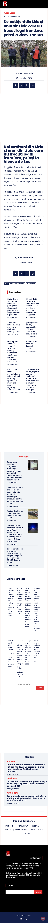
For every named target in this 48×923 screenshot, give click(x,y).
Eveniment (9, 13)
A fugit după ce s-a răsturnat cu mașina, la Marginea (28, 649)
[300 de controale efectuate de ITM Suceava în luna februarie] (9, 638)
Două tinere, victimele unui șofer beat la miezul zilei (37, 648)
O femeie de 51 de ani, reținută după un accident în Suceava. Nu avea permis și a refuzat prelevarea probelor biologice (32, 379)
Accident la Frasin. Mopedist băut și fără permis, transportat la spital (20, 598)
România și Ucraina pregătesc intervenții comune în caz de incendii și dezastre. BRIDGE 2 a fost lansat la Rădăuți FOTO (15, 471)
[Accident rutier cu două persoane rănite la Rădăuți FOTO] (33, 514)
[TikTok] (27, 919)
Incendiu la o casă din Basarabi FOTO (31, 345)
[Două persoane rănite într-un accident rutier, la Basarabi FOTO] (9, 585)
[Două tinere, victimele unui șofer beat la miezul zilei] (35, 638)
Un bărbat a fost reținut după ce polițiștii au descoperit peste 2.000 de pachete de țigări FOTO (14, 307)
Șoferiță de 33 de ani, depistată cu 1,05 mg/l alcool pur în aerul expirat (32, 328)
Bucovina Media (25, 73)
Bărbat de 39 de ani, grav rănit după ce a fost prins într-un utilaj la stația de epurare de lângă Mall (32, 307)
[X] (21, 85)
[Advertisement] (24, 117)
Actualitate (12, 793)
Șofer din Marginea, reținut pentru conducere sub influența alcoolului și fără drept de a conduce (28, 605)
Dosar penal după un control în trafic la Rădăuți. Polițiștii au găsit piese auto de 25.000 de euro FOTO (12, 351)
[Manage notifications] (43, 919)
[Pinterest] (26, 85)
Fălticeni (11, 761)
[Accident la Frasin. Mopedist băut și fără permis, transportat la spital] (17, 585)
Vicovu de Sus (31, 283)
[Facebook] (15, 85)
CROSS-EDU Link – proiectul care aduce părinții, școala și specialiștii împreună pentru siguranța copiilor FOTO (13, 379)
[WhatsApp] (32, 85)
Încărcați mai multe (23, 684)
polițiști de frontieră (17, 283)
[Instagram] (21, 919)
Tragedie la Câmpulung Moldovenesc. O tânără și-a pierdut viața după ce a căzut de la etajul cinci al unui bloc (37, 607)
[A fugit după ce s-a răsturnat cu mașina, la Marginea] (26, 638)
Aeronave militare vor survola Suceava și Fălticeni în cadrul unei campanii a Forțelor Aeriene (20, 656)
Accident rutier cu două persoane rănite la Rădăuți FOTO (13, 327)
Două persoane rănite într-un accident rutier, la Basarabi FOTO (11, 599)
